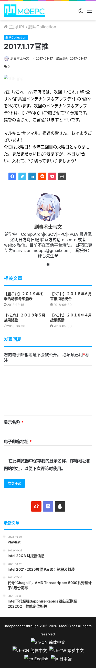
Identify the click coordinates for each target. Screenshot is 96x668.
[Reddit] (42, 176)
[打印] (62, 176)
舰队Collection (42, 26)
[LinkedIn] (32, 176)
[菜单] (89, 12)
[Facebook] (12, 176)
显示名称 (14, 422)
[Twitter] (22, 176)
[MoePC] (24, 10)
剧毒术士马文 (19, 58)
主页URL (16, 26)
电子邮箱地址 (18, 441)
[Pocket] (52, 176)
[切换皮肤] (80, 12)
